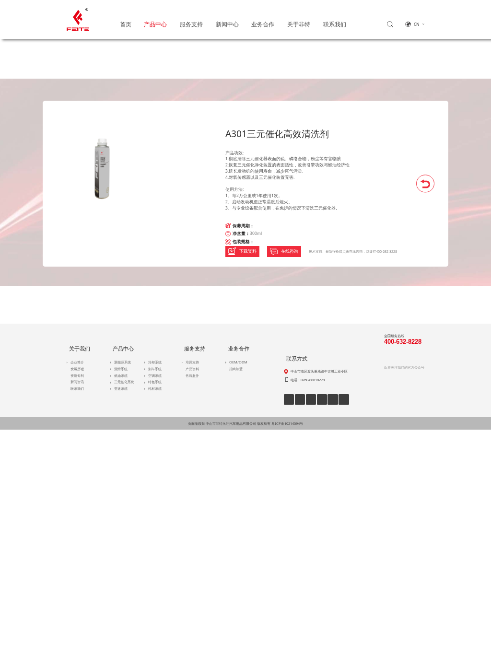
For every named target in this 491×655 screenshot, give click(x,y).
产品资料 (192, 368)
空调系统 (155, 375)
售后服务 (192, 375)
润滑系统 (121, 368)
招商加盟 (236, 368)
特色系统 (155, 381)
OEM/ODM (238, 362)
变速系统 (121, 388)
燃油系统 (121, 375)
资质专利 (77, 375)
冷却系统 (155, 362)
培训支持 (192, 362)
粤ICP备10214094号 (287, 423)
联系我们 (77, 388)
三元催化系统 (124, 381)
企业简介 (77, 362)
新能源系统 (122, 362)
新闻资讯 (77, 381)
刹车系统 (155, 368)
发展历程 (77, 368)
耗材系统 (155, 388)
